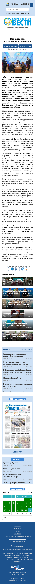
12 (13, 506)
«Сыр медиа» (19, 574)
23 (30, 510)
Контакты (25, 13)
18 (9, 510)
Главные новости (10, 46)
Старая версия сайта (17, 541)
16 (30, 506)
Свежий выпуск (25, 46)
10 (5, 506)
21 (22, 510)
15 (26, 506)
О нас (8, 13)
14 (22, 506)
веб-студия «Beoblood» (17, 581)
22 (26, 510)
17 (5, 510)
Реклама (15, 13)
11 (9, 506)
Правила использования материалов (17, 536)
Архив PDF (17, 452)
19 (13, 510)
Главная (18, 526)
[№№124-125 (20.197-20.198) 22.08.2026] (17, 425)
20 (18, 510)
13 (18, 506)
